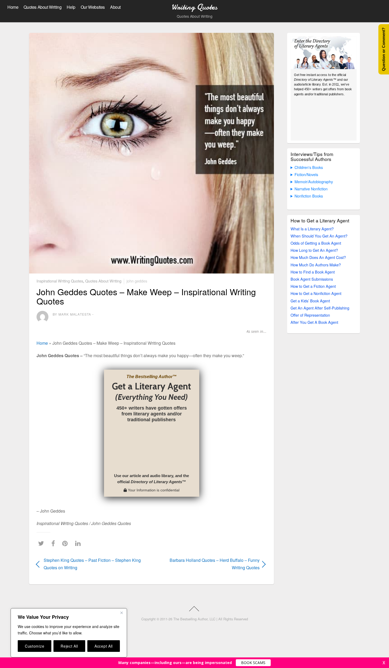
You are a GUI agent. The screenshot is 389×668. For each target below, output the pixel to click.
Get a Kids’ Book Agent (310, 300)
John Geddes (136, 281)
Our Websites (93, 7)
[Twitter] (42, 543)
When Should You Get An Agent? (319, 236)
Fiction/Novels (306, 174)
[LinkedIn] (79, 543)
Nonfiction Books (309, 196)
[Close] (121, 612)
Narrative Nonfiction (311, 188)
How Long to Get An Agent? (314, 250)
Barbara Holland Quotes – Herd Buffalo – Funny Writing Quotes (209, 563)
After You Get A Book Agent (314, 322)
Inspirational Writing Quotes (60, 281)
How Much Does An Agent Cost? (318, 257)
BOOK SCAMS (253, 662)
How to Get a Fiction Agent (313, 286)
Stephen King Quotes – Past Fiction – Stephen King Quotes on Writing (92, 563)
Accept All (103, 646)
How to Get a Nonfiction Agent (316, 293)
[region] (69, 632)
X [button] (384, 663)
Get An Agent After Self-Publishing (320, 308)
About (115, 7)
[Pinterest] (66, 543)
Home (12, 7)
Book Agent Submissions (312, 279)
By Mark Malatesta (72, 314)
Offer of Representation (310, 315)
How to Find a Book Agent (313, 272)
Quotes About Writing (42, 7)
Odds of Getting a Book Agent (316, 243)
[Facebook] (54, 543)
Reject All (69, 646)
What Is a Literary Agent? (312, 228)
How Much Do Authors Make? (316, 264)
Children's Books (309, 167)
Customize (34, 646)
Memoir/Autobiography (314, 181)
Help (71, 7)
